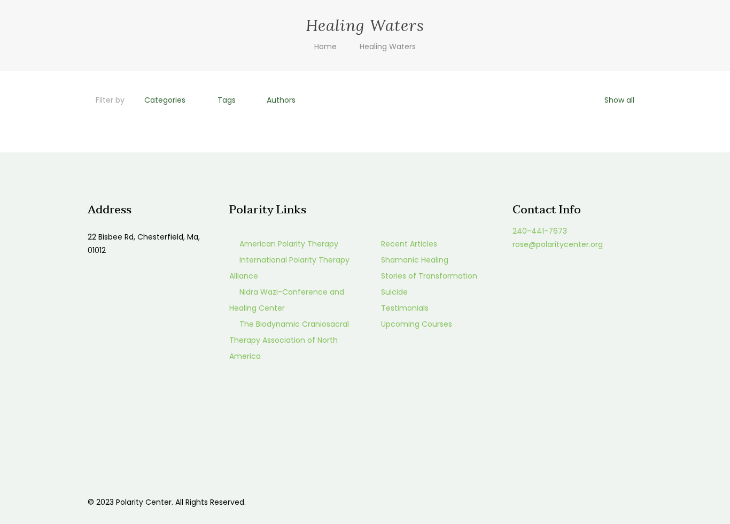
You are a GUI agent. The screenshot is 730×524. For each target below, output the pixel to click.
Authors (281, 100)
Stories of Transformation (429, 276)
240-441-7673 (539, 231)
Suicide (394, 292)
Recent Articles (409, 243)
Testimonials (405, 308)
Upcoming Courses (416, 324)
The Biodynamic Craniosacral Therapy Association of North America (289, 340)
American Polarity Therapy (288, 243)
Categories (164, 100)
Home (325, 46)
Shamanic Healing (414, 260)
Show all (619, 100)
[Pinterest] (589, 501)
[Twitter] (574, 501)
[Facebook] (560, 501)
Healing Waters (388, 46)
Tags (227, 100)
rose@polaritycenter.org (557, 244)
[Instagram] (603, 501)
